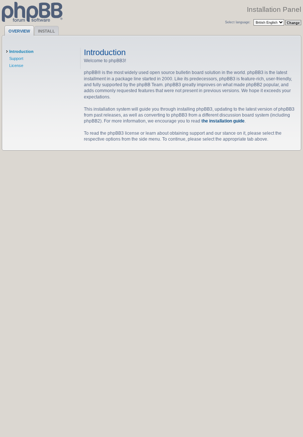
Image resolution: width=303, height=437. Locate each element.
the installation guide (223, 120)
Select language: (238, 22)
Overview (19, 31)
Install (46, 31)
